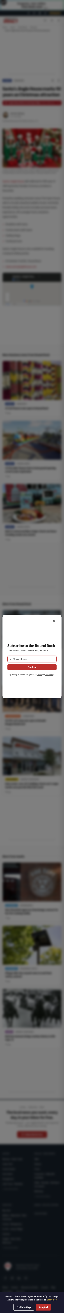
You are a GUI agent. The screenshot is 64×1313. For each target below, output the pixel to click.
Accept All (43, 1307)
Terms (39, 675)
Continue (32, 667)
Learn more (52, 1299)
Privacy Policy (49, 675)
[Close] (54, 621)
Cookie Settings (24, 1307)
